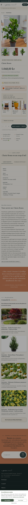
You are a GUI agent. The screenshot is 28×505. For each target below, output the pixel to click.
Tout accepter (7, 500)
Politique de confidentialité (18, 497)
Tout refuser (20, 500)
